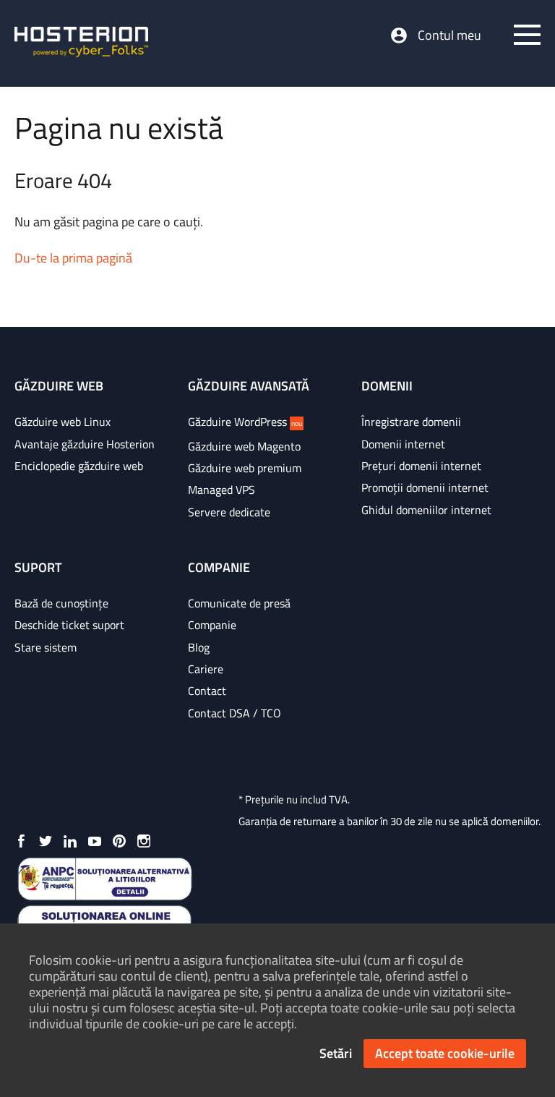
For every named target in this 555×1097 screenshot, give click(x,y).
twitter (45, 841)
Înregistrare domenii (411, 421)
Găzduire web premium (244, 468)
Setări (335, 1053)
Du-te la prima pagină (73, 258)
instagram (143, 841)
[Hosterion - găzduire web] (81, 43)
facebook (20, 841)
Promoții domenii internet (425, 487)
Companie (212, 624)
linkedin (70, 841)
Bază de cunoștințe (61, 603)
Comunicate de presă (239, 603)
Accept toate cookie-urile (445, 1053)
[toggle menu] (527, 35)
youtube (94, 841)
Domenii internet (403, 444)
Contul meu (449, 35)
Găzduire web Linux (62, 421)
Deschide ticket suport (69, 624)
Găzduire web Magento (244, 446)
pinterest (119, 841)
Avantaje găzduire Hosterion (84, 444)
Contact (207, 690)
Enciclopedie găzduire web (78, 465)
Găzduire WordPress (245, 421)
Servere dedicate (229, 512)
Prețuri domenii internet (421, 465)
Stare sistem (45, 647)
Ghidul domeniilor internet (426, 509)
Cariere (205, 669)
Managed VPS (221, 489)
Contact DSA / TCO (234, 713)
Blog (199, 647)
